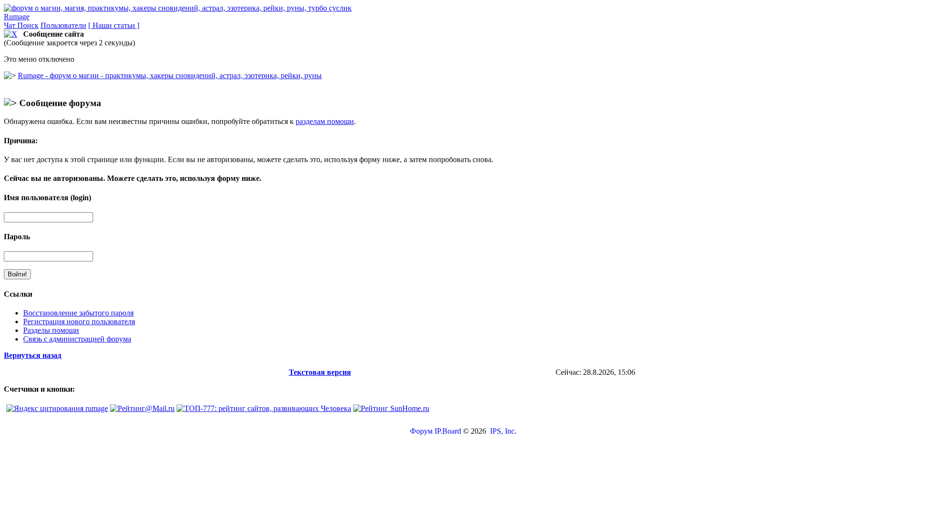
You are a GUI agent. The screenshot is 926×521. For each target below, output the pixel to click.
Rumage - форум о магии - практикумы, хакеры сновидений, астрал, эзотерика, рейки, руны (170, 75)
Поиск (28, 25)
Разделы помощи (51, 330)
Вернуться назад (32, 355)
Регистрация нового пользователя (79, 321)
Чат (10, 25)
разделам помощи (325, 121)
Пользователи (63, 25)
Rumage (16, 17)
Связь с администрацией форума (77, 339)
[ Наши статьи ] (113, 25)
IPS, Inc (502, 431)
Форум (421, 431)
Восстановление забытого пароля (78, 313)
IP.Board (448, 431)
